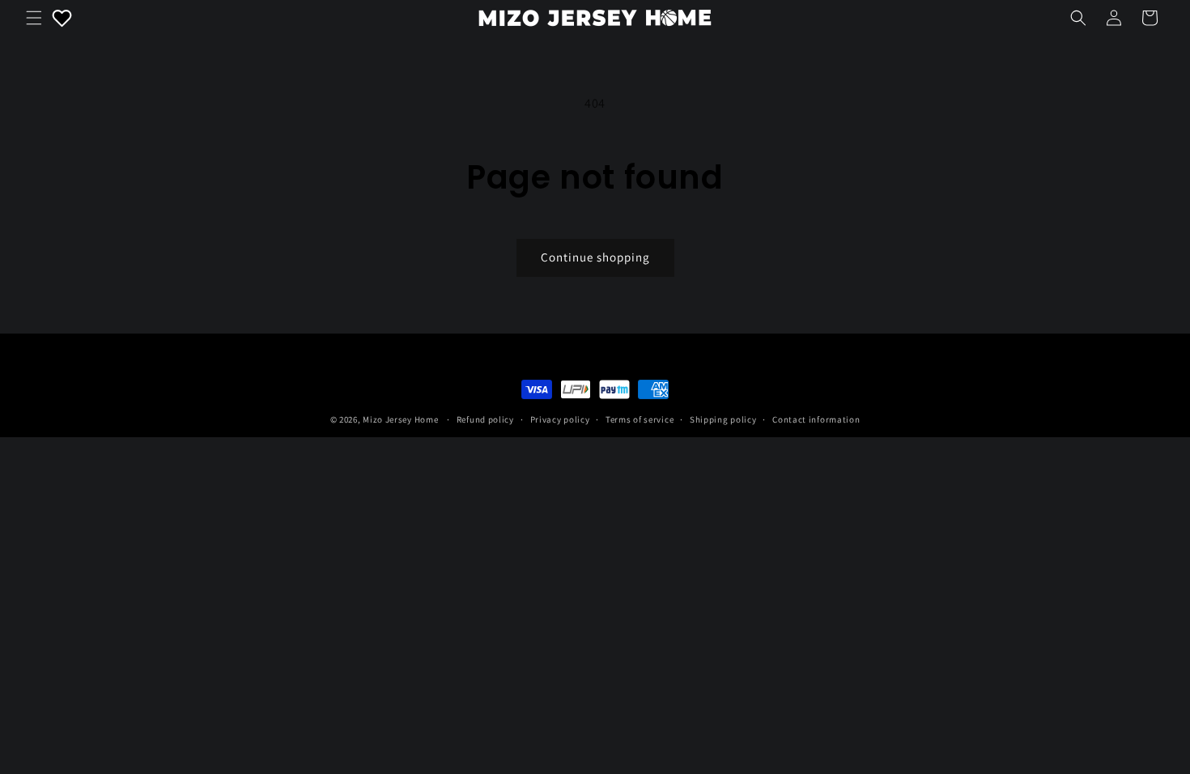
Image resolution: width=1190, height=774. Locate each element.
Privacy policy (560, 419)
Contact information (816, 419)
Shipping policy (723, 419)
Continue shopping (595, 257)
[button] (34, 18)
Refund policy (485, 419)
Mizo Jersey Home (400, 419)
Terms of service (640, 419)
